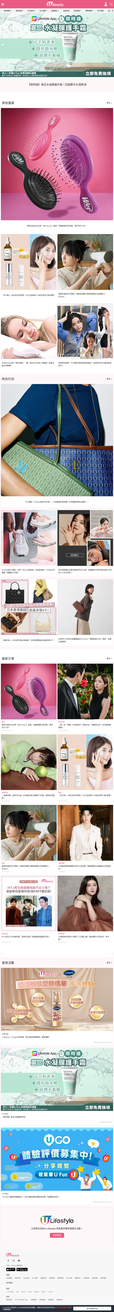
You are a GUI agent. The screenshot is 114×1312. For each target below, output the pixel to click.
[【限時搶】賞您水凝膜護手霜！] (57, 1079)
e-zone (50, 1292)
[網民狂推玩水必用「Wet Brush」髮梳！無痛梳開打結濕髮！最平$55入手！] (29, 691)
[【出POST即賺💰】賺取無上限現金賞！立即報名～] (57, 45)
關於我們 (9, 1300)
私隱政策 (51, 1300)
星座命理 (66, 11)
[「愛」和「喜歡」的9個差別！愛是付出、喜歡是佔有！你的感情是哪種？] (85, 691)
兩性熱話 (61, 722)
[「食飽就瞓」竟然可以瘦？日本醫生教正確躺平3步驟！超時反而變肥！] (29, 762)
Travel (23, 1292)
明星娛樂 (61, 863)
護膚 (59, 792)
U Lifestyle (10, 1292)
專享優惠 (103, 1278)
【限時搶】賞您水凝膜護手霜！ (14, 1117)
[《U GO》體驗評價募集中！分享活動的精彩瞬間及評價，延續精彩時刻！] (57, 1159)
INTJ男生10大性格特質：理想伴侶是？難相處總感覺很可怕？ (26, 937)
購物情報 (89, 11)
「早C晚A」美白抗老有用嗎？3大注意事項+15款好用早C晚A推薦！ (29, 295)
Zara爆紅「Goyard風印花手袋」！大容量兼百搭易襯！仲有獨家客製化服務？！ (57, 502)
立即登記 (57, 1235)
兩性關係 (77, 11)
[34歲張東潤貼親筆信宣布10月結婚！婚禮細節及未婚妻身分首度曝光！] (85, 833)
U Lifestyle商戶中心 (21, 1300)
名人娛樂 (43, 11)
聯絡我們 (59, 1300)
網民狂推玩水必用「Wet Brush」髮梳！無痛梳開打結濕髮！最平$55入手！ (57, 226)
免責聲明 (34, 1300)
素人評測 (69, 1278)
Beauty (36, 1292)
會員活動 (95, 1278)
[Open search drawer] (111, 4)
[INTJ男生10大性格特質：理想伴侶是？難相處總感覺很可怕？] (29, 903)
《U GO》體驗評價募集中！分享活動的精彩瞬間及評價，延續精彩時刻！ (31, 1197)
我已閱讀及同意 (92, 1308)
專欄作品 (78, 1278)
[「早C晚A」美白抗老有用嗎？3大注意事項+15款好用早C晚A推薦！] (85, 762)
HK (17, 1292)
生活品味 (31, 11)
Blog (43, 1292)
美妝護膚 (7, 11)
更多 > (109, 103)
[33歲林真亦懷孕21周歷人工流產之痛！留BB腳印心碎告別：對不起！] (85, 903)
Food (30, 1292)
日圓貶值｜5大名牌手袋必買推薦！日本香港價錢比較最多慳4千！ (29, 640)
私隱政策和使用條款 (63, 1307)
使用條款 (42, 1300)
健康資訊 (54, 11)
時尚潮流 (19, 11)
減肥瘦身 (5, 792)
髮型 (3, 722)
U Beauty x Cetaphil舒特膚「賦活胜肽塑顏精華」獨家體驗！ (26, 1037)
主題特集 (86, 1278)
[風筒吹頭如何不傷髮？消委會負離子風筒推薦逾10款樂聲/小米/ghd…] (29, 833)
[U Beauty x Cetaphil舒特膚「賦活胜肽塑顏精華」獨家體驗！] (57, 999)
